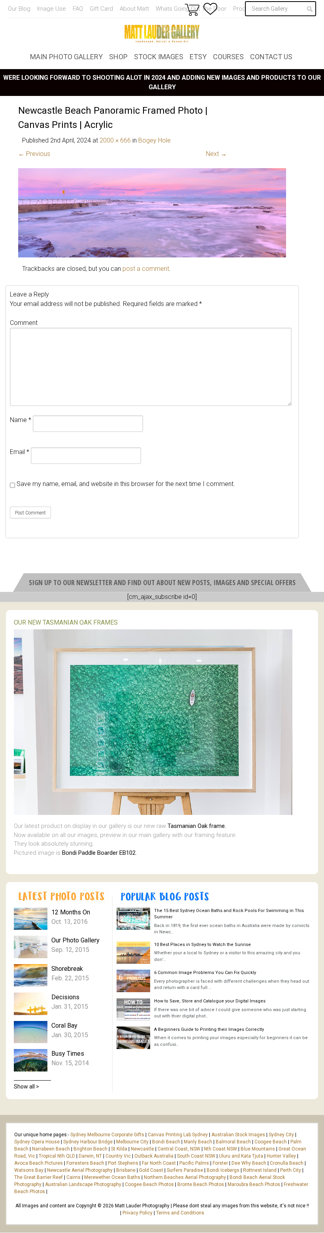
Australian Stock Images (238, 1134)
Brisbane (126, 1170)
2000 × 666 (115, 140)
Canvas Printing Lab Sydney (178, 1134)
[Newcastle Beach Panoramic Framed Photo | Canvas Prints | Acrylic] (152, 255)
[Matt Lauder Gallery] (162, 33)
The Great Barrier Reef (38, 1177)
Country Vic (118, 1156)
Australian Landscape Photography (83, 1184)
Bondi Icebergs (223, 1170)
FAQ (78, 8)
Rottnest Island (260, 1170)
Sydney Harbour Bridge (88, 1142)
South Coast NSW (196, 1156)
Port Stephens (123, 1163)
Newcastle (142, 1149)
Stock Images (158, 57)
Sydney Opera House (37, 1142)
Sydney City (281, 1134)
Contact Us (271, 57)
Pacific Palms (194, 1163)
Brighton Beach (90, 1149)
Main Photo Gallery (66, 57)
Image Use (51, 8)
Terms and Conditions (180, 1213)
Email (19, 452)
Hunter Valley (281, 1156)
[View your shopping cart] (192, 9)
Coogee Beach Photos (149, 1184)
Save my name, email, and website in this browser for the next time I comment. (126, 484)
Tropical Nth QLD (57, 1156)
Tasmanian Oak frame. (197, 826)
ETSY (198, 57)
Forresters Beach (85, 1163)
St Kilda (119, 1149)
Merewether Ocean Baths (112, 1177)
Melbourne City (132, 1142)
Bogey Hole (154, 140)
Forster (220, 1163)
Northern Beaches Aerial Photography (185, 1177)
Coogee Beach (270, 1142)
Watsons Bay (28, 1170)
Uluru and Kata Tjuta (241, 1156)
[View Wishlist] (210, 9)
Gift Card (101, 8)
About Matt (134, 8)
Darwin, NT (90, 1156)
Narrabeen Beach (51, 1149)
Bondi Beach (166, 1142)
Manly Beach (198, 1142)
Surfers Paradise (185, 1170)
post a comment (145, 268)
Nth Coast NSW (220, 1149)
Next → (216, 154)
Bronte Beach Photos (200, 1184)
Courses (228, 57)
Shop (118, 57)
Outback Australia (153, 1156)
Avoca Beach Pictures (38, 1163)
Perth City (290, 1170)
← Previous (34, 154)
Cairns (73, 1177)
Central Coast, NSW (179, 1149)
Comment (24, 323)
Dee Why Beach (249, 1163)
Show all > (26, 1086)
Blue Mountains (257, 1149)
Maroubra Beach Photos (254, 1184)
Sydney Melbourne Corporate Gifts (107, 1134)
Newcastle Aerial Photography (80, 1170)
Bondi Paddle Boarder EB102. (99, 852)
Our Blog (19, 8)
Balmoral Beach (233, 1142)
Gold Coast (151, 1170)
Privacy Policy (137, 1213)
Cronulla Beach (286, 1163)
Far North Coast (159, 1163)
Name (20, 420)
